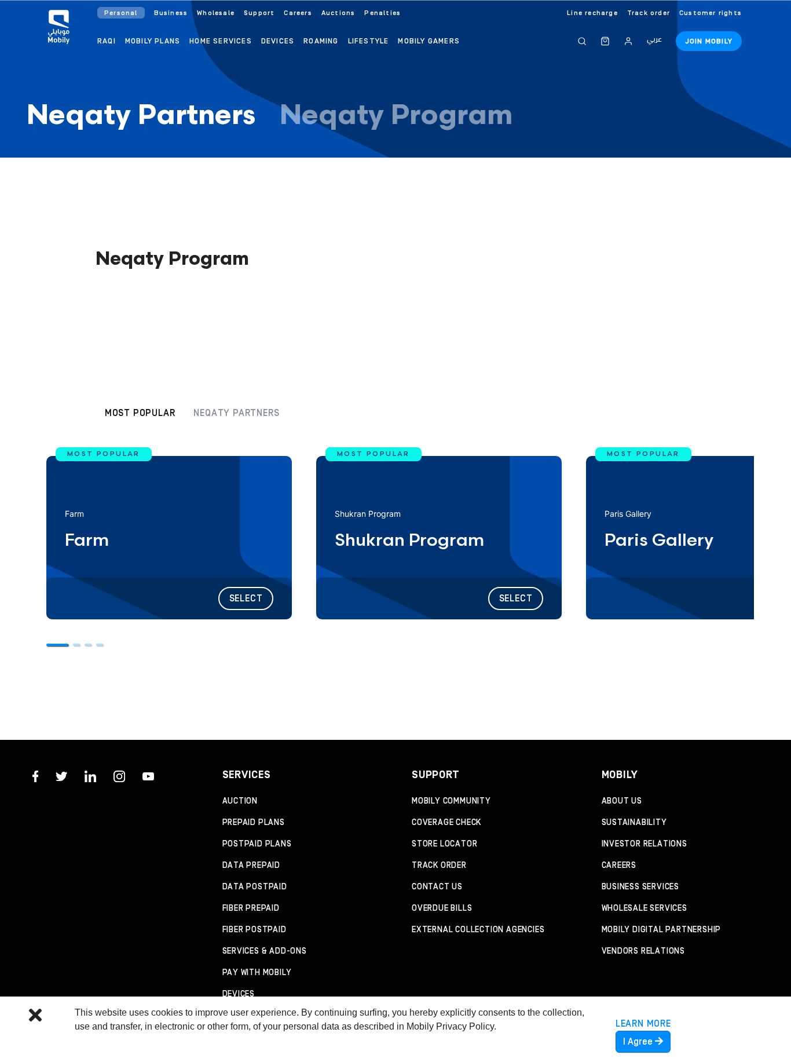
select (246, 598)
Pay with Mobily (257, 972)
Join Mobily (709, 41)
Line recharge (592, 13)
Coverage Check (446, 822)
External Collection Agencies (478, 930)
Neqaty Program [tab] (396, 116)
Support (259, 13)
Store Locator (444, 844)
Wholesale (216, 13)
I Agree (639, 1042)
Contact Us (437, 887)
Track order (648, 13)
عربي (654, 39)
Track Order (439, 865)
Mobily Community (451, 801)
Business (171, 13)
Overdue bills (442, 908)
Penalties (382, 13)
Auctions (338, 13)
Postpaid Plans (257, 844)
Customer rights (710, 13)
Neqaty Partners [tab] (141, 116)
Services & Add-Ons (264, 951)
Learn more (643, 1024)
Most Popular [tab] (140, 413)
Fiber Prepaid (251, 908)
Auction (240, 801)
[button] (57, 637)
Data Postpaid (254, 887)
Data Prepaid (251, 865)
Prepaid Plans (253, 822)
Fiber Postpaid (254, 930)
